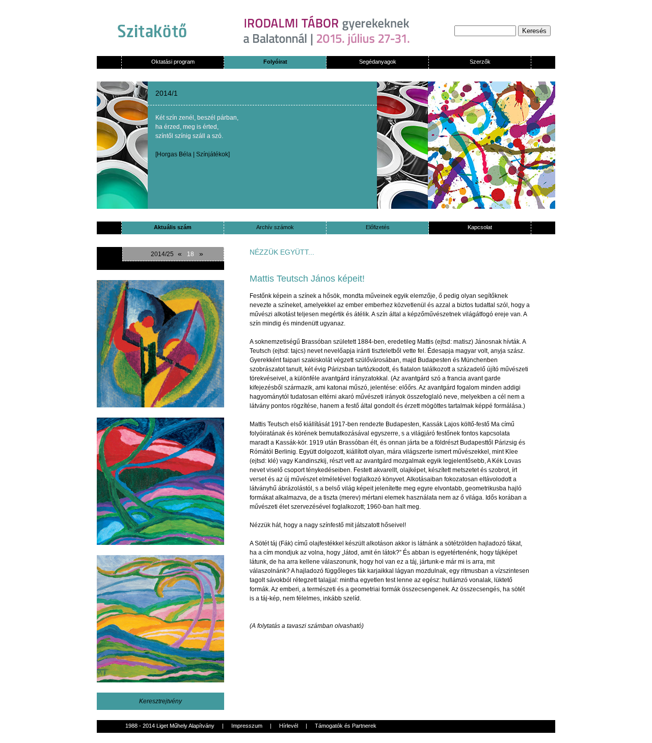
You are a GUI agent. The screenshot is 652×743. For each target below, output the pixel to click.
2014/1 (166, 93)
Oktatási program (173, 62)
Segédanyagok (377, 62)
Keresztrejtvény (160, 701)
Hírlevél (288, 726)
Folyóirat (275, 62)
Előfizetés (378, 227)
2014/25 (162, 254)
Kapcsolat (480, 227)
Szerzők (480, 62)
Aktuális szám (173, 227)
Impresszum (246, 726)
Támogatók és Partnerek (345, 726)
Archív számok (275, 227)
